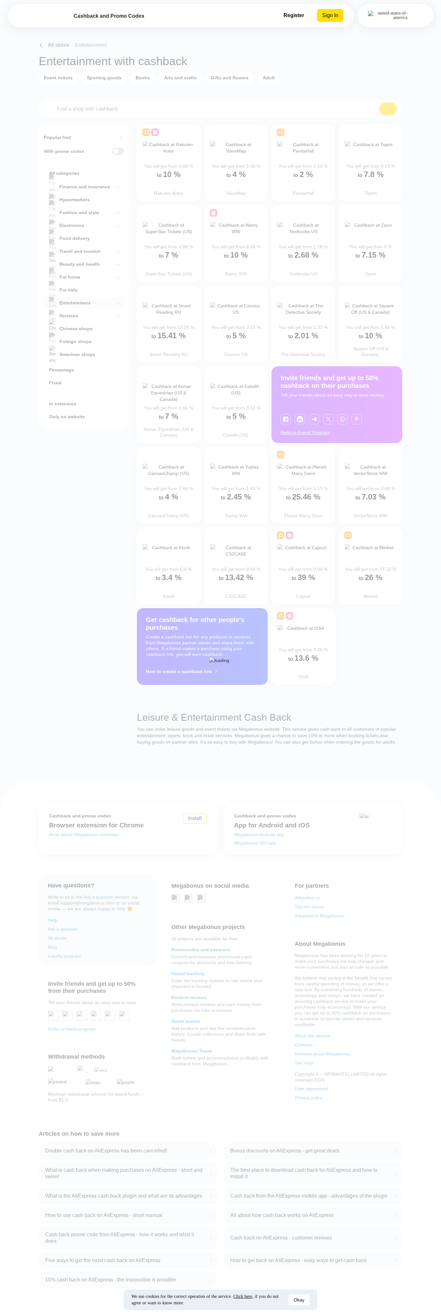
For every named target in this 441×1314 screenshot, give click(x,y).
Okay (299, 1299)
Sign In (330, 15)
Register (293, 15)
